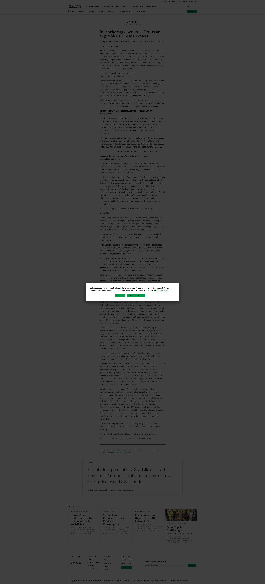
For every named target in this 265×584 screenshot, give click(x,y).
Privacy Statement (161, 290)
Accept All (120, 295)
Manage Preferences (136, 295)
